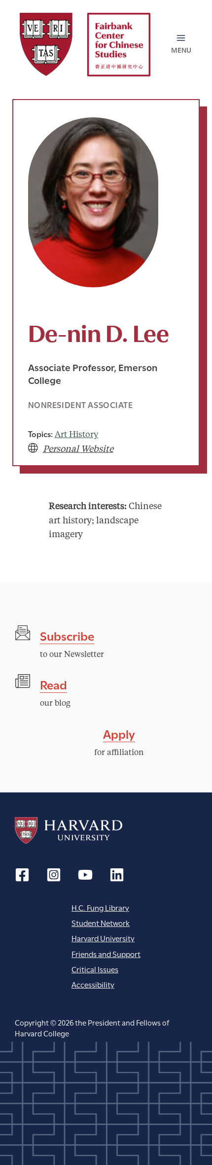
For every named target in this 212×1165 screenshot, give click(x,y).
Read (53, 683)
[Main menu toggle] (181, 44)
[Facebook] (22, 874)
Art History (77, 435)
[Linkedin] (116, 874)
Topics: (40, 433)
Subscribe (67, 635)
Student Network (100, 922)
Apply (119, 733)
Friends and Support (106, 953)
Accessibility (92, 984)
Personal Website (78, 449)
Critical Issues (94, 968)
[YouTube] (85, 874)
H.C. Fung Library (100, 907)
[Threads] (53, 874)
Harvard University (68, 830)
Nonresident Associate (80, 404)
